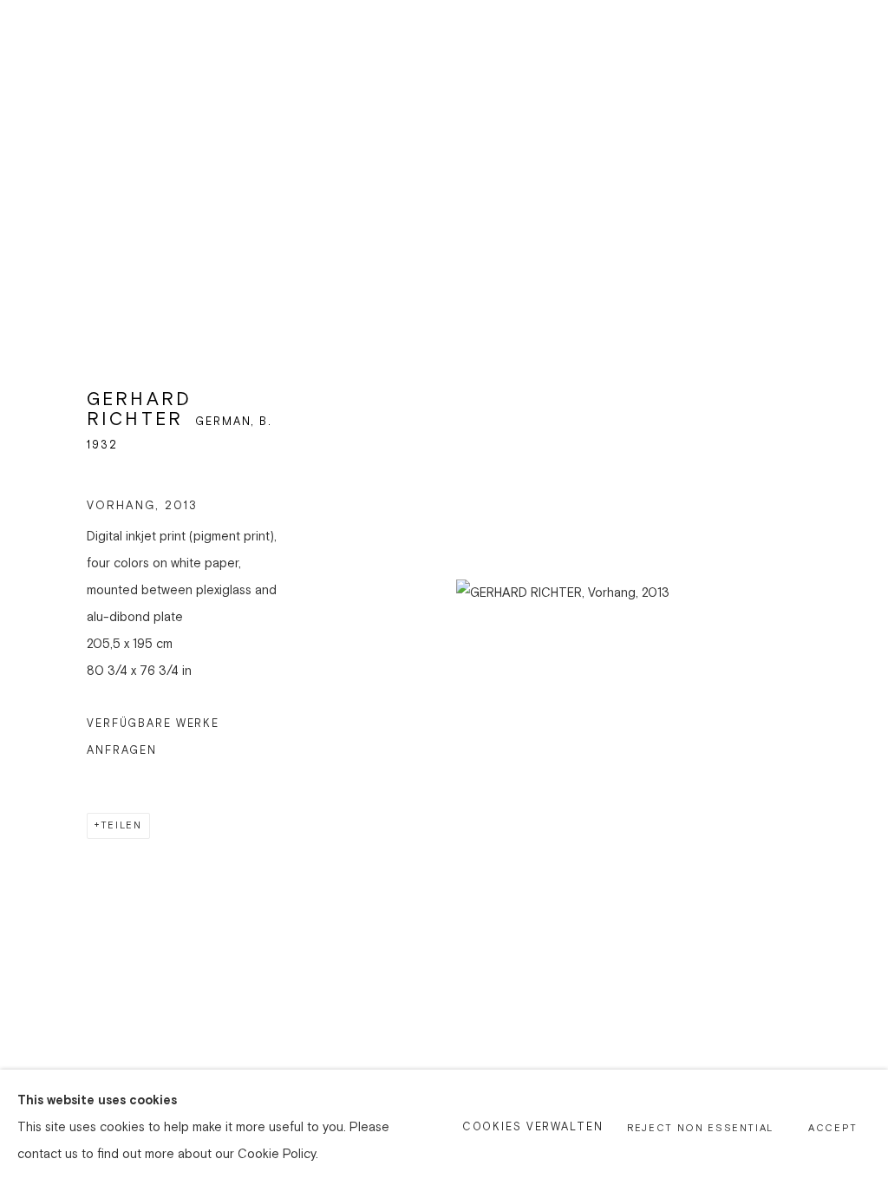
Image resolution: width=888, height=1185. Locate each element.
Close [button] (849, 39)
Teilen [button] (121, 826)
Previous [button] (37, 592)
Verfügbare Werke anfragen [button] (153, 737)
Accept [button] (833, 1129)
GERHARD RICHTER (139, 410)
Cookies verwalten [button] (533, 1127)
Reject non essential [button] (700, 1129)
